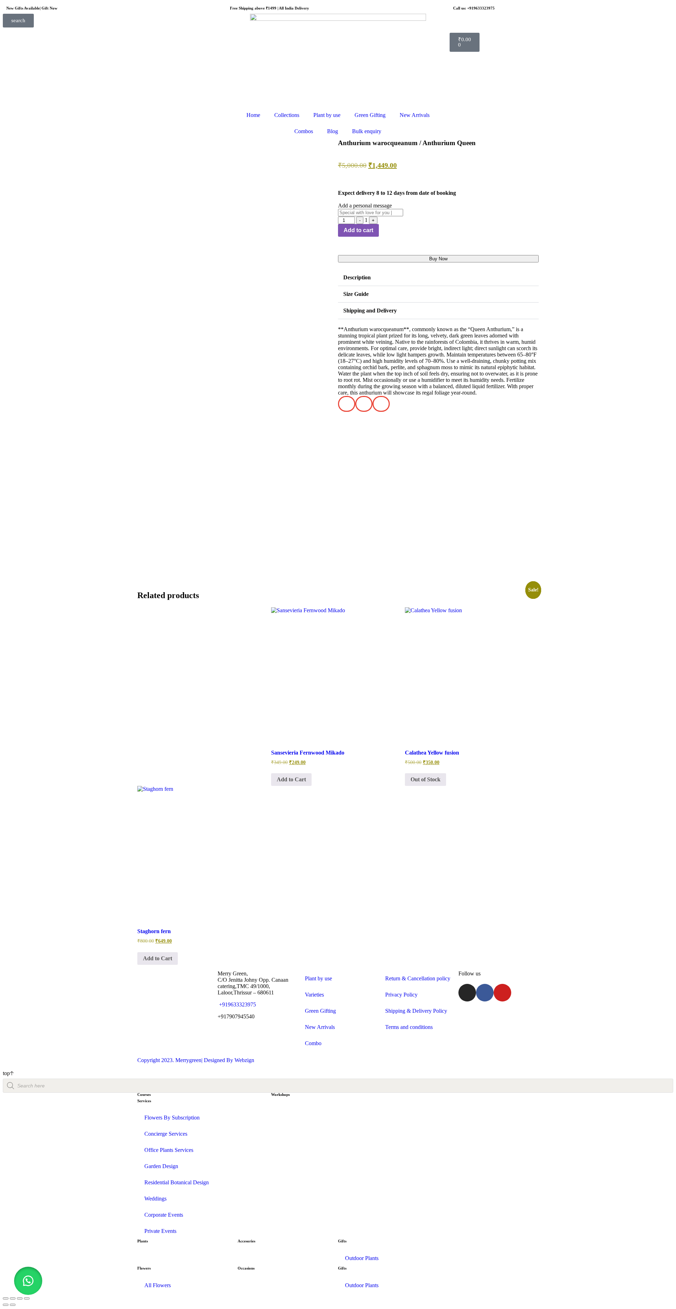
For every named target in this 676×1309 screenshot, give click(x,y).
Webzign (244, 1060)
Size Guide (356, 294)
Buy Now (438, 258)
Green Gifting (370, 115)
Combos (303, 131)
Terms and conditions (409, 1027)
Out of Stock (425, 779)
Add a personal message (365, 206)
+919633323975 (237, 1004)
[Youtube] (502, 992)
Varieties (314, 995)
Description (357, 277)
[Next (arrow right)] (12, 1305)
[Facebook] (485, 992)
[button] (438, 277)
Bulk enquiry (366, 131)
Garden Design (161, 1166)
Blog (332, 131)
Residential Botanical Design (176, 1182)
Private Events (160, 1231)
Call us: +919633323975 (474, 8)
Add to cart (358, 230)
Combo (313, 1043)
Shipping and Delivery (370, 311)
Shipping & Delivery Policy (416, 1011)
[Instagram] (467, 992)
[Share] (20, 1298)
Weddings (155, 1199)
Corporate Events (163, 1215)
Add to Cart (291, 779)
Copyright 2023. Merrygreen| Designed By (185, 1060)
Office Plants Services (168, 1150)
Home (253, 115)
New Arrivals (415, 115)
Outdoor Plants (361, 1258)
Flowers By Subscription (172, 1118)
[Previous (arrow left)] (5, 1305)
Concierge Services (165, 1134)
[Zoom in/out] (5, 1298)
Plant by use (326, 115)
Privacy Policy (401, 995)
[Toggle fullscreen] (12, 1298)
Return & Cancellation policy (417, 978)
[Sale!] (338, 674)
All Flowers (157, 1285)
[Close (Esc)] (27, 1298)
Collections (286, 115)
